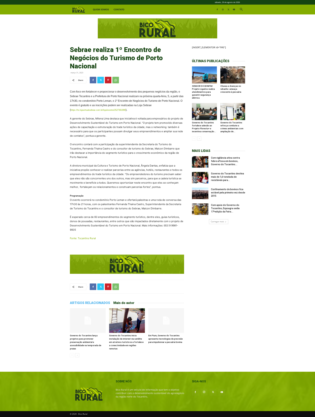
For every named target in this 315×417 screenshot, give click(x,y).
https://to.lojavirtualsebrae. (83, 110)
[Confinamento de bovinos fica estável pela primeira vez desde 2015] (200, 193)
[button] (241, 9)
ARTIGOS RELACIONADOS (90, 303)
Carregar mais (217, 221)
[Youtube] (233, 9)
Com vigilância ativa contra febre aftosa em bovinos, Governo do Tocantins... (225, 161)
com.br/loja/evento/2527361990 (111, 110)
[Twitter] (228, 9)
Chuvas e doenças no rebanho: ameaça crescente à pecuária (230, 89)
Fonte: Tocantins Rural (83, 238)
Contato (119, 9)
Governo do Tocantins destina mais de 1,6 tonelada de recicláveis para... (227, 176)
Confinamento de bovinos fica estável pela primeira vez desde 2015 (228, 192)
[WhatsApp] (115, 80)
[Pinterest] (108, 80)
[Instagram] (222, 9)
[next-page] (77, 355)
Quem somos (101, 9)
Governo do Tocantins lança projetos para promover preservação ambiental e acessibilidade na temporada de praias (85, 342)
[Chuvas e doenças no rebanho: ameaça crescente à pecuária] (232, 74)
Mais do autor (123, 303)
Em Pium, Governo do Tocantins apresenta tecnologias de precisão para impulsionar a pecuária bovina (165, 338)
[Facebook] (217, 9)
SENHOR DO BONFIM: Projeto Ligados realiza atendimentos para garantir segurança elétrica (203, 92)
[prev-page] (72, 355)
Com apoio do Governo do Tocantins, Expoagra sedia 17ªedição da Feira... (225, 208)
